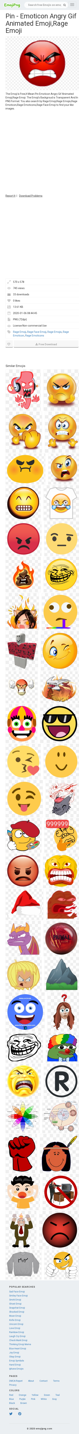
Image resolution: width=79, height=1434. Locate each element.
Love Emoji (14, 1328)
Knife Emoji (15, 1320)
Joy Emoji (14, 1352)
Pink (33, 1399)
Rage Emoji (19, 331)
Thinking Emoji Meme (20, 1344)
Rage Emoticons (34, 335)
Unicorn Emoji (16, 1324)
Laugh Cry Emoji (17, 1336)
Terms (56, 1381)
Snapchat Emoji (17, 1308)
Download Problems (30, 195)
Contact (44, 1381)
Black (12, 1403)
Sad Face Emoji (17, 1291)
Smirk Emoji (15, 1299)
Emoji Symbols (16, 1360)
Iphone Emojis (16, 1369)
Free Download (48, 344)
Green (47, 1395)
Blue (11, 1399)
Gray (54, 1399)
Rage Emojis (54, 331)
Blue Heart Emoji (17, 1348)
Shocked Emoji (16, 1312)
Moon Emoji (15, 1316)
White (44, 1399)
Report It (10, 195)
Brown (23, 1403)
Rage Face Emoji (36, 331)
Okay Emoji (15, 1356)
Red (11, 1395)
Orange (22, 1395)
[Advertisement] (39, 151)
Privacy (13, 1385)
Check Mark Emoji (18, 1340)
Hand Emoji (15, 1364)
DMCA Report (16, 1381)
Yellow (35, 1395)
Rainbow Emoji (16, 1332)
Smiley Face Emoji (18, 1295)
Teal (57, 1395)
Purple (22, 1399)
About (31, 1381)
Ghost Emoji (15, 1304)
